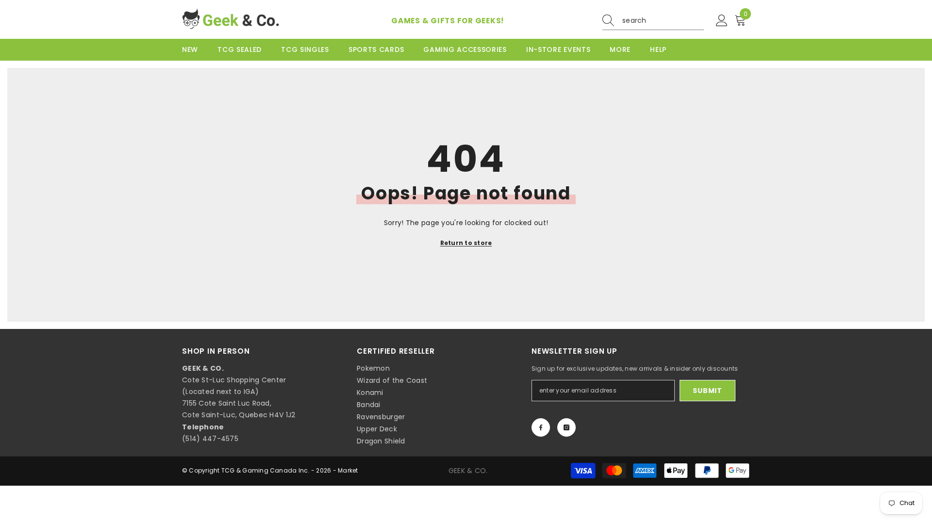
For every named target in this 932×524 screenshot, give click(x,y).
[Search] (653, 20)
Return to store (466, 243)
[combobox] (663, 20)
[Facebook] (541, 427)
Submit (707, 390)
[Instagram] (566, 427)
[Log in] (722, 21)
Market (348, 470)
